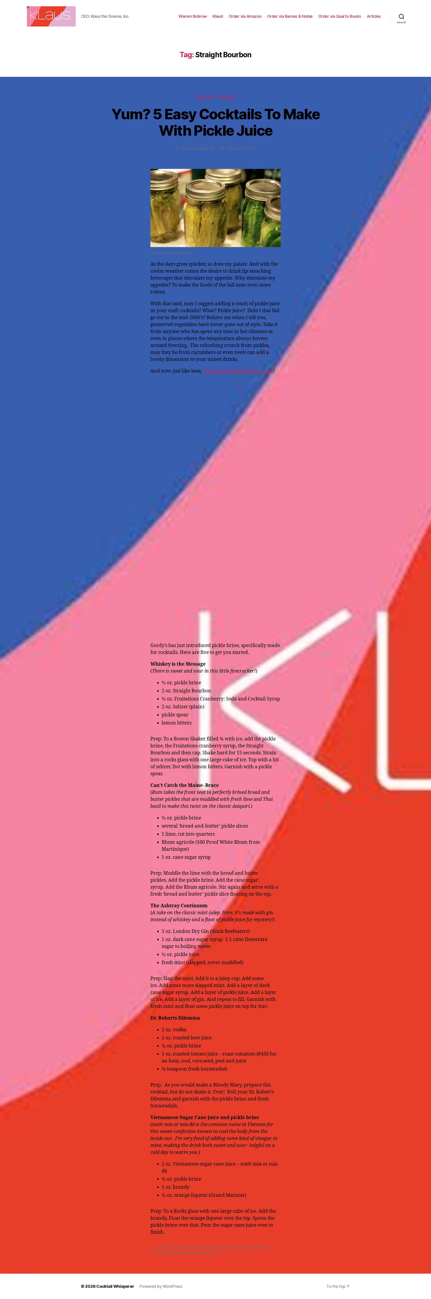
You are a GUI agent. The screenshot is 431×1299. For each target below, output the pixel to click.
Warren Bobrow (192, 16)
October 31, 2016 (240, 148)
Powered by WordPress (160, 1286)
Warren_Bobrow (200, 148)
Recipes (227, 97)
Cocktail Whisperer (115, 1286)
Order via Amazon (245, 16)
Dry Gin (188, 1247)
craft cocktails (168, 1247)
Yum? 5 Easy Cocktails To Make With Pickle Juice (215, 122)
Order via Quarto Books (339, 16)
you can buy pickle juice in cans (238, 371)
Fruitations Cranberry (213, 1247)
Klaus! (218, 16)
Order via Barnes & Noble (290, 16)
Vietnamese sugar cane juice (196, 1253)
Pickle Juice (242, 1247)
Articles (374, 16)
